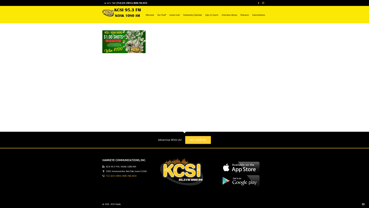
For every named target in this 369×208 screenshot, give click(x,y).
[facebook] (259, 3)
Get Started (198, 139)
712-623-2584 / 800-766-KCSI (121, 175)
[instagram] (263, 3)
